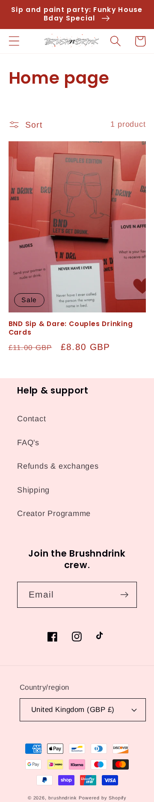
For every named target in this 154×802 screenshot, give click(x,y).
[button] (14, 41)
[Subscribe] (124, 595)
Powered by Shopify (102, 797)
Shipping (33, 490)
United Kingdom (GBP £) (73, 710)
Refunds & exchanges (58, 466)
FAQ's (28, 442)
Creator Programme (54, 513)
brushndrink (62, 797)
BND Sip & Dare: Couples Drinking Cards (71, 328)
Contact (31, 418)
